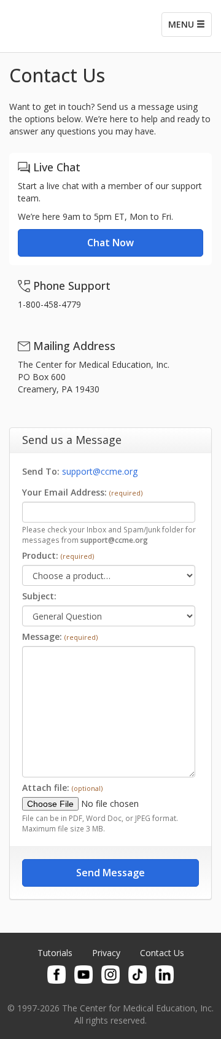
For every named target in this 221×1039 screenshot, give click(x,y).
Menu (182, 24)
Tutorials (54, 953)
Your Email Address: (82, 492)
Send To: (42, 471)
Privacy (106, 953)
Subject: (39, 596)
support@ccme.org (100, 471)
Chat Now (110, 242)
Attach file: (62, 787)
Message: (60, 636)
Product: (58, 555)
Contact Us (162, 953)
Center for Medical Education (67, 26)
